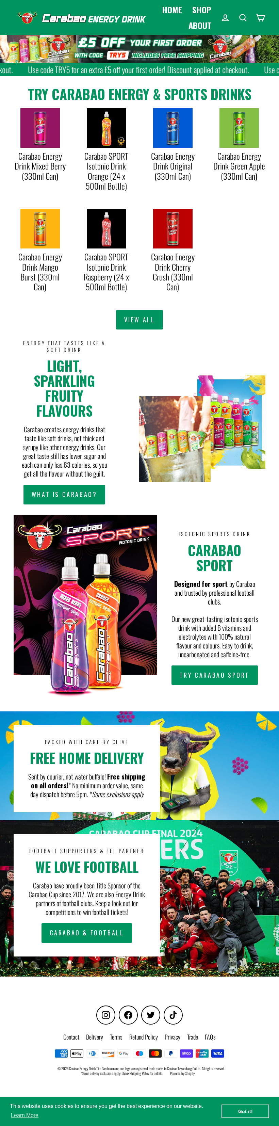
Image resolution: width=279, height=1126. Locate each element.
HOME (172, 9)
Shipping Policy (139, 1073)
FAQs (210, 1036)
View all (139, 319)
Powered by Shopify (182, 1073)
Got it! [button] (245, 1111)
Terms (116, 1036)
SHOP (201, 9)
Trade (192, 1036)
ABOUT (199, 25)
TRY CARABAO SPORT (215, 675)
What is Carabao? (64, 494)
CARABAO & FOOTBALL (87, 932)
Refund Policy (143, 1036)
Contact (71, 1036)
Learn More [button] (24, 1115)
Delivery (94, 1036)
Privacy (172, 1036)
